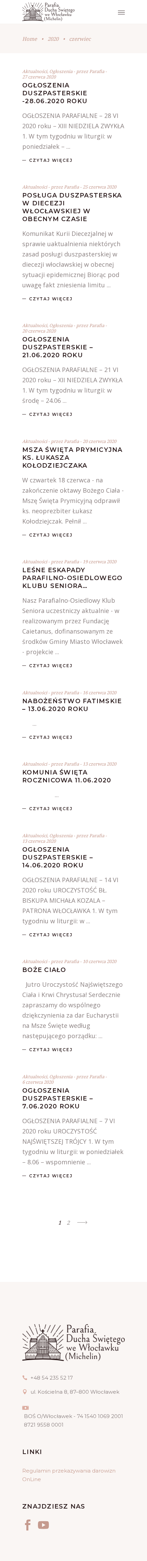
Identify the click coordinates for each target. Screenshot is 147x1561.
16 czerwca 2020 (99, 692)
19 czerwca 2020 (99, 562)
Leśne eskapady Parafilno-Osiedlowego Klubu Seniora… (72, 578)
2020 (53, 38)
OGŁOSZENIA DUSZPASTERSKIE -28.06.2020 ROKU (55, 93)
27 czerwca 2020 (39, 77)
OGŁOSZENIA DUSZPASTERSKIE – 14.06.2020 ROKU (57, 857)
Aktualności (34, 71)
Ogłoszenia (60, 71)
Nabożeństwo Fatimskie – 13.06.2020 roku (72, 705)
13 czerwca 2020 (99, 764)
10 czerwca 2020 (99, 961)
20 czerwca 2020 (39, 331)
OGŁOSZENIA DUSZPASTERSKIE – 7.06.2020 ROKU (57, 1098)
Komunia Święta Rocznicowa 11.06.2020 (66, 776)
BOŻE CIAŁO (44, 970)
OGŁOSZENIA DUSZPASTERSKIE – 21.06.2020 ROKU (57, 347)
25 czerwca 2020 (99, 187)
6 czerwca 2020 (37, 1082)
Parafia (97, 71)
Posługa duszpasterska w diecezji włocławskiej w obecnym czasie (72, 207)
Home (29, 38)
